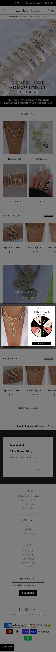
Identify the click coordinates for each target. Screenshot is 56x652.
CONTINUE (41, 343)
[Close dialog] (2, 307)
